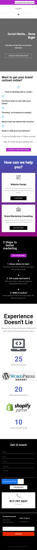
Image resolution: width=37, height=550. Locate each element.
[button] (24, 2)
